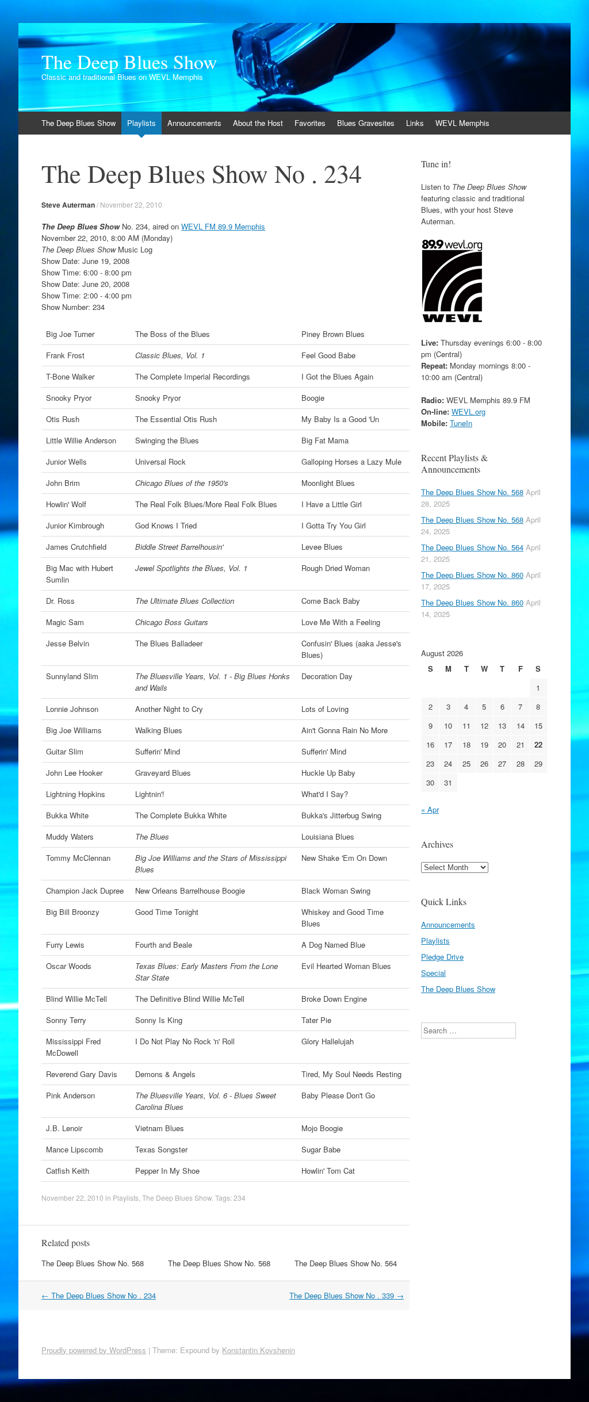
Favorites (310, 122)
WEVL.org (468, 411)
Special (433, 972)
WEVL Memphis (462, 122)
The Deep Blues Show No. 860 (472, 574)
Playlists (141, 122)
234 (240, 1197)
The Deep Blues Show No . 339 (346, 1295)
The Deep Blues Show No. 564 (345, 1263)
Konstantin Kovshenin (258, 1349)
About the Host (258, 122)
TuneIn (461, 422)
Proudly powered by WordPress (93, 1349)
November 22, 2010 (131, 204)
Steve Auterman (68, 205)
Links (415, 122)
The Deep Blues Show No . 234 (98, 1295)
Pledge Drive (442, 956)
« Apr (430, 809)
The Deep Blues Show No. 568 (92, 1263)
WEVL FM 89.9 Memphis (223, 226)
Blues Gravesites (366, 122)
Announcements (194, 122)
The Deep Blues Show (129, 61)
